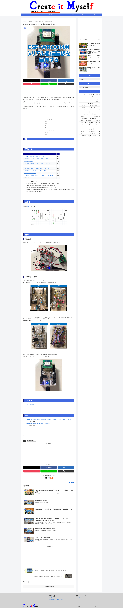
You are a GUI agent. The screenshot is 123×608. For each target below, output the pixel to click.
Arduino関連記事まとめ (31, 404)
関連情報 (46, 132)
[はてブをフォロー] (49, 478)
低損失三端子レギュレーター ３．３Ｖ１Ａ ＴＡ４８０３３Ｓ (36, 158)
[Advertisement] (48, 92)
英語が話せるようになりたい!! (56, 599)
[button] (66, 84)
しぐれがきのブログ (53, 597)
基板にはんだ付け (50, 130)
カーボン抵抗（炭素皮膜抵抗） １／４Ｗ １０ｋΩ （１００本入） (37, 163)
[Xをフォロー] (46, 478)
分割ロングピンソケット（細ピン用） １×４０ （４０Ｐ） (35, 170)
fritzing (28, 206)
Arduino (29, 440)
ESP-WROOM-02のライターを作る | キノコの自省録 (38, 423)
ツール (34, 440)
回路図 (46, 125)
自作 (46, 127)
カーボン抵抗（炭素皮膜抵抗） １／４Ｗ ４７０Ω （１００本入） (37, 165)
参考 (46, 134)
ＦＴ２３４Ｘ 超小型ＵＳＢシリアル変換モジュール (34, 156)
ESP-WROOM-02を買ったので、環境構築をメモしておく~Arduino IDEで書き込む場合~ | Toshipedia (49, 419)
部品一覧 (46, 123)
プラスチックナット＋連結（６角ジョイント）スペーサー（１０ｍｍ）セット (38, 175)
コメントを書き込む (48, 586)
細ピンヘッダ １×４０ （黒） (30, 173)
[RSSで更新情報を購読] (51, 478)
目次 (47, 119)
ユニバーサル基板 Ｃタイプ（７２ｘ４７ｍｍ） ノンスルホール (36, 168)
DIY (25, 440)
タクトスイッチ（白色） (28, 161)
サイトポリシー (79, 597)
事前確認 (48, 128)
